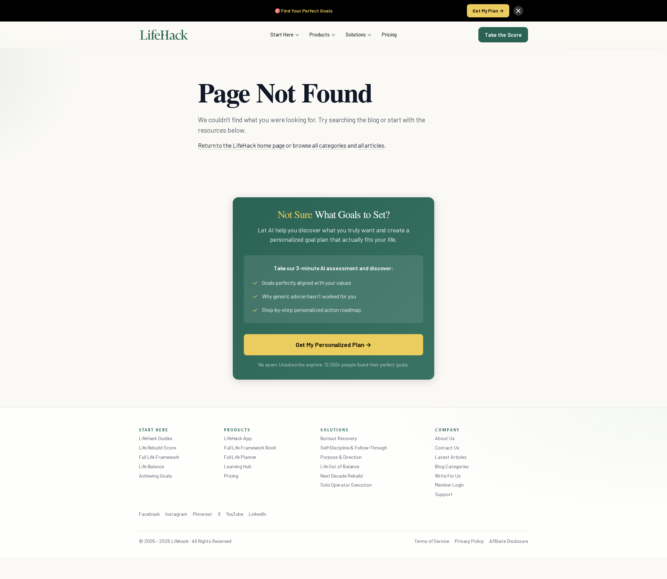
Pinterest (202, 514)
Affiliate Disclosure (508, 541)
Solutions (356, 34)
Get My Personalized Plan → (334, 344)
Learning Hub (238, 466)
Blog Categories (452, 466)
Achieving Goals (155, 476)
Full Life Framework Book (250, 447)
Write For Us (448, 476)
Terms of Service (431, 541)
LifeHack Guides (155, 438)
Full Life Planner (240, 457)
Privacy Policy (469, 541)
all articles (371, 145)
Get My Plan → (488, 11)
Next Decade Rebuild (341, 476)
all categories (329, 145)
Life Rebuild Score (157, 447)
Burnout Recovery (338, 438)
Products (320, 34)
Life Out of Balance (339, 466)
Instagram (176, 514)
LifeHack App (238, 438)
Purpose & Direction (341, 457)
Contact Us (447, 447)
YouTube (234, 514)
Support (443, 494)
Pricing (389, 34)
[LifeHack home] (164, 34)
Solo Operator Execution (346, 485)
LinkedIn (257, 514)
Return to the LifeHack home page (241, 145)
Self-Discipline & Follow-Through (353, 447)
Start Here (282, 34)
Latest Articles (451, 457)
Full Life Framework (159, 457)
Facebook (149, 514)
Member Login (449, 485)
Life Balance (151, 466)
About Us (444, 438)
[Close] (518, 11)
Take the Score (503, 35)
